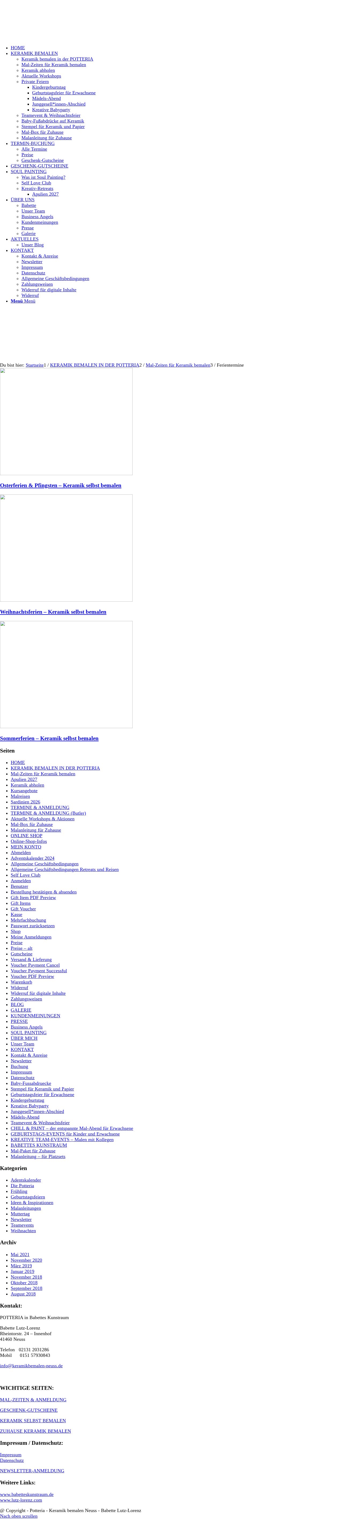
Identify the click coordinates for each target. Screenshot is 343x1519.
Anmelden (21, 880)
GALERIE (21, 1010)
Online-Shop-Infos (29, 841)
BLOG (17, 1004)
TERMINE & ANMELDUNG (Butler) (48, 813)
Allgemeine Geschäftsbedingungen (45, 863)
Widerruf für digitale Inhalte (38, 993)
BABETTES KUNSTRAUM (39, 1145)
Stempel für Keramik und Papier (42, 1089)
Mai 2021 (20, 1254)
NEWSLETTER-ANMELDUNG (32, 1470)
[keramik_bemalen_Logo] (40, 25)
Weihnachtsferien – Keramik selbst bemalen (53, 612)
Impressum (21, 1072)
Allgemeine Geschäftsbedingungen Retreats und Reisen (65, 869)
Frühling (19, 1191)
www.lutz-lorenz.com (21, 1500)
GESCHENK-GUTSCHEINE (29, 1410)
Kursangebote (24, 790)
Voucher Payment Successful (39, 970)
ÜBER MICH (24, 1038)
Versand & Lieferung (31, 959)
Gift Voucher (23, 908)
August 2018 (23, 1294)
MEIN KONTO (26, 847)
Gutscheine (21, 953)
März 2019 (21, 1265)
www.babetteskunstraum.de (27, 1494)
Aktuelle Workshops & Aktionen (42, 818)
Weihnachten (23, 1230)
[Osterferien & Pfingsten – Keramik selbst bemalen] (66, 473)
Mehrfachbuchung (28, 920)
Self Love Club (25, 875)
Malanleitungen (26, 1208)
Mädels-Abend (25, 1117)
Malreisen (20, 796)
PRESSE (19, 1021)
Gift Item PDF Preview (33, 897)
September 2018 (26, 1288)
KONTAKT (22, 1049)
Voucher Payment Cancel (35, 965)
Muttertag (20, 1213)
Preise (17, 942)
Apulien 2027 (24, 779)
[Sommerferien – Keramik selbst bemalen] (66, 726)
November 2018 (26, 1277)
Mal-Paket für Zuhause (33, 1150)
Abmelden (21, 852)
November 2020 (26, 1260)
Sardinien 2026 (25, 802)
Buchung (19, 1066)
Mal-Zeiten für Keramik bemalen (43, 773)
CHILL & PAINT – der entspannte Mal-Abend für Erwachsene (72, 1128)
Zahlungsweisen (26, 999)
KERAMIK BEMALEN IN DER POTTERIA (55, 768)
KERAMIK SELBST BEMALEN (33, 1420)
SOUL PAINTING (29, 1032)
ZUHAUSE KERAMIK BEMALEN (35, 1431)
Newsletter (21, 1060)
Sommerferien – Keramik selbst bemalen (49, 738)
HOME (18, 762)
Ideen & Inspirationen (32, 1202)
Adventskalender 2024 (32, 858)
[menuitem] (177, 48)
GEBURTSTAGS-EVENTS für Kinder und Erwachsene (65, 1134)
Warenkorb (21, 982)
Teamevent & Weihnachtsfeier (40, 1122)
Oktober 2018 (24, 1282)
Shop (16, 931)
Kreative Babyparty (30, 1105)
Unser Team (22, 1044)
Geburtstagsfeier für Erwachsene (42, 1094)
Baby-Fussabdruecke (31, 1083)
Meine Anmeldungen (31, 937)
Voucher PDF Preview (32, 976)
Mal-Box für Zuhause (32, 824)
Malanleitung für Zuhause (36, 830)
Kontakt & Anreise (29, 1055)
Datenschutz (23, 1077)
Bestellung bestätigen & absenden (44, 892)
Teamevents (22, 1225)
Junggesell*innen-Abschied (37, 1111)
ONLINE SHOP (26, 835)
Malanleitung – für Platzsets (38, 1156)
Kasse (16, 914)
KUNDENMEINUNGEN (35, 1015)
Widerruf (19, 987)
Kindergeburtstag (27, 1100)
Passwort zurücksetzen (33, 925)
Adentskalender (26, 1180)
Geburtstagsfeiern (28, 1197)
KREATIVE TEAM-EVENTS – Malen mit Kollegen (62, 1139)
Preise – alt (21, 948)
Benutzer (19, 886)
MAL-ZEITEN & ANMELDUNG (33, 1399)
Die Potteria (22, 1185)
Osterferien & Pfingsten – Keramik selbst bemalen (60, 485)
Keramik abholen (27, 785)
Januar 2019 (22, 1271)
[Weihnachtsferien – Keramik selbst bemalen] (66, 600)
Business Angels (27, 1027)
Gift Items (21, 903)
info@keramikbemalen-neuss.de (31, 1365)
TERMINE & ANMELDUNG (40, 807)
